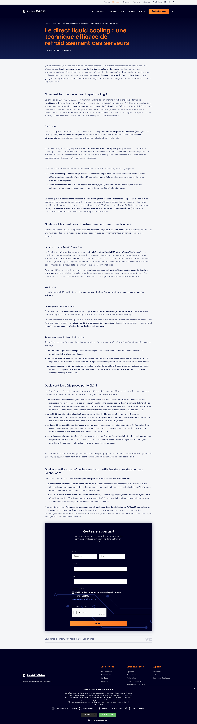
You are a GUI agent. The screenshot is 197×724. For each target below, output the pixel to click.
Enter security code (79, 606)
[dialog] (98, 705)
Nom (74, 551)
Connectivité (116, 11)
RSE (141, 11)
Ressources (126, 2)
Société (75, 564)
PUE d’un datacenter (70, 259)
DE (165, 2)
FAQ (154, 675)
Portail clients (157, 2)
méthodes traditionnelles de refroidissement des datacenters (110, 152)
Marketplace (116, 2)
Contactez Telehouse (161, 678)
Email (74, 576)
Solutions (104, 681)
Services (132, 11)
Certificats (157, 672)
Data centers (98, 11)
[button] (98, 720)
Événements (146, 2)
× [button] (194, 689)
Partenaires (136, 2)
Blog (54, 23)
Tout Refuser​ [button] (89, 715)
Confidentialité (78, 589)
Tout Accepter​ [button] (107, 715)
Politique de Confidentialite (84, 599)
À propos (107, 2)
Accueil (47, 23)
